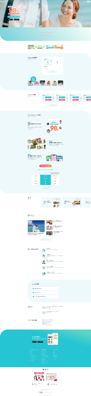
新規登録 (88, 1)
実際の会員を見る (63, 1)
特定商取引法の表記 (55, 356)
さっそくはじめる (14, 16)
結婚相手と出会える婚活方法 (45, 355)
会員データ (69, 1)
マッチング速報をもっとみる (52, 105)
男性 (47, 63)
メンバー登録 (54, 359)
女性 (57, 63)
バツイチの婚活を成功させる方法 (45, 356)
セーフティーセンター (59, 267)
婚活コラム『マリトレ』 (44, 352)
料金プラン (79, 1)
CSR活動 (54, 352)
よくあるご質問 (32, 360)
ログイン (84, 1)
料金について (31, 351)
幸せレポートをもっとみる (45, 239)
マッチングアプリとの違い (33, 359)
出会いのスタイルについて (33, 355)
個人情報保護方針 (55, 355)
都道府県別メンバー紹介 (44, 360)
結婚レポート (74, 1)
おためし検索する (53, 71)
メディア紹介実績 (44, 363)
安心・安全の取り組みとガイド (33, 356)
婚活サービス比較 (44, 351)
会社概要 (54, 351)
